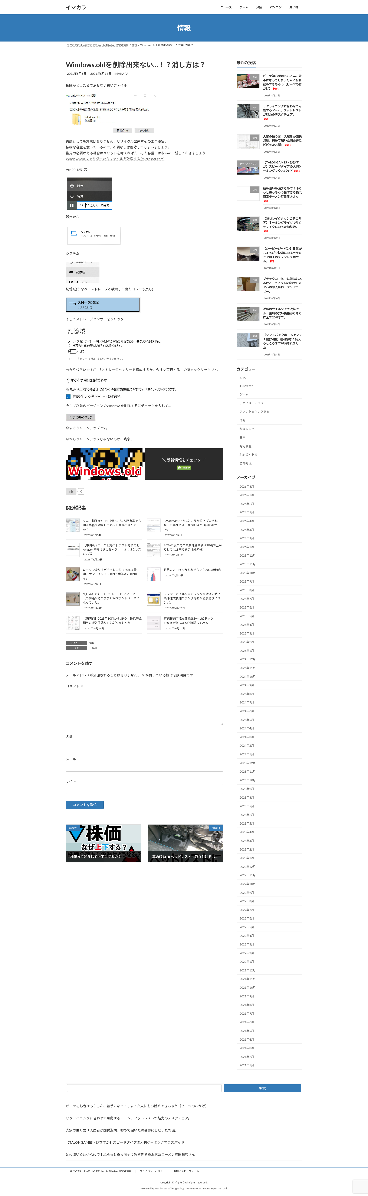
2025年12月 (248, 555)
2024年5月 (247, 720)
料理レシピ (247, 429)
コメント (74, 686)
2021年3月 (247, 1048)
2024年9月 (247, 685)
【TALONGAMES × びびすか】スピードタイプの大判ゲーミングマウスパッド (282, 166)
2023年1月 (247, 858)
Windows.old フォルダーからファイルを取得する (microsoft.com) (115, 159)
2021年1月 (247, 1065)
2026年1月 (247, 547)
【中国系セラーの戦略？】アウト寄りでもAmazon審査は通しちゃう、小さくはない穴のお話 (112, 549)
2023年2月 (247, 849)
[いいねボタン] (71, 491)
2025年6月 (247, 607)
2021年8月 (247, 1005)
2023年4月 (247, 832)
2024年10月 (248, 676)
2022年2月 (247, 953)
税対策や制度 (248, 455)
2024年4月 (247, 728)
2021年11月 (248, 979)
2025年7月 (247, 599)
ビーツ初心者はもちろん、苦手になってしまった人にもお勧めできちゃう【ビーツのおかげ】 (282, 82)
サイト (71, 781)
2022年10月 (248, 884)
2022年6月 (247, 918)
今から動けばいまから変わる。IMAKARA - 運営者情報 (100, 1171)
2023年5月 (247, 823)
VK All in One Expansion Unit (211, 1188)
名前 (69, 737)
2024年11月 (248, 668)
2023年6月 (247, 814)
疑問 (94, 648)
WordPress (161, 1188)
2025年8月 (247, 590)
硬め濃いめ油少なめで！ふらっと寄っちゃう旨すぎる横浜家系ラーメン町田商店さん (130, 1154)
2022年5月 (247, 927)
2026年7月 (247, 495)
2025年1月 (247, 650)
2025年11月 (248, 564)
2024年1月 (247, 754)
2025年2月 (247, 642)
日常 (243, 437)
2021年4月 (247, 1039)
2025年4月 (247, 624)
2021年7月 (247, 1013)
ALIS (243, 378)
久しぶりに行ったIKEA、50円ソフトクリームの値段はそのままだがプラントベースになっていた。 (112, 598)
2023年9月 (247, 789)
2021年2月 (247, 1056)
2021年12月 (248, 970)
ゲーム (244, 394)
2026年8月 (247, 486)
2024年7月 (247, 702)
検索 (262, 1088)
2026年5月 (247, 512)
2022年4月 (247, 936)
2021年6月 (247, 1022)
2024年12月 (248, 659)
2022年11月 (248, 875)
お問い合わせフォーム (186, 1171)
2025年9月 (247, 581)
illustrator (246, 386)
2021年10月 (248, 987)
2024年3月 (247, 737)
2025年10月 (248, 573)
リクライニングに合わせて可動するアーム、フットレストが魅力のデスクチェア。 (128, 1118)
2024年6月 (247, 711)
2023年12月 (248, 763)
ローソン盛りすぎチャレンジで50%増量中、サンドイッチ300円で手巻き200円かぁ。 (110, 574)
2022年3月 (247, 944)
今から (71, 439)
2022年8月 (247, 901)
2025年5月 (247, 616)
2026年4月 (247, 521)
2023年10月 (248, 780)
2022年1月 (247, 961)
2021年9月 (247, 996)
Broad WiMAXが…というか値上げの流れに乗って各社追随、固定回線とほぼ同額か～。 (192, 525)
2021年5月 (247, 1031)
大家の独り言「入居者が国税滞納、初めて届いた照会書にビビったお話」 (282, 140)
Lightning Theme (183, 1188)
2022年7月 (247, 910)
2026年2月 (247, 538)
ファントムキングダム (254, 411)
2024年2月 (247, 746)
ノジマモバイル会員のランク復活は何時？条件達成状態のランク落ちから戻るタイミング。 (192, 598)
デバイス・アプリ (251, 403)
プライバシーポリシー (152, 1171)
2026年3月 (247, 529)
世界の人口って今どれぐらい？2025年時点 (192, 570)
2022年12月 (248, 866)
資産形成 (246, 463)
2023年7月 (247, 806)
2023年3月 (247, 840)
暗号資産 (246, 446)
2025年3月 (247, 633)
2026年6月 (247, 504)
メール (71, 759)
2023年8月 (247, 797)
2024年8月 (247, 694)
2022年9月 (247, 892)
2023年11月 (248, 771)
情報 (91, 643)
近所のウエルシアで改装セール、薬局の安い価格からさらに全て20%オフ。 (282, 313)
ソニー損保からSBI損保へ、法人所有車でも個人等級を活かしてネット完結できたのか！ (112, 525)
